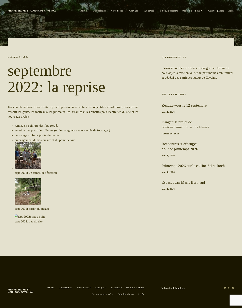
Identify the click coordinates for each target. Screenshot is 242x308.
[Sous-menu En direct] (155, 11)
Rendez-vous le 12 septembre (184, 105)
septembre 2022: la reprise (56, 78)
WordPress (180, 288)
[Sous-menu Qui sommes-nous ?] (203, 11)
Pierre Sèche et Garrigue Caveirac (32, 10)
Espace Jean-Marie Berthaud (183, 182)
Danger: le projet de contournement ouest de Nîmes (185, 124)
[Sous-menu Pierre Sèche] (124, 11)
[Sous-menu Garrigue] (139, 11)
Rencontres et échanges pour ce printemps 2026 (180, 146)
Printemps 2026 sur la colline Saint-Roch (193, 166)
